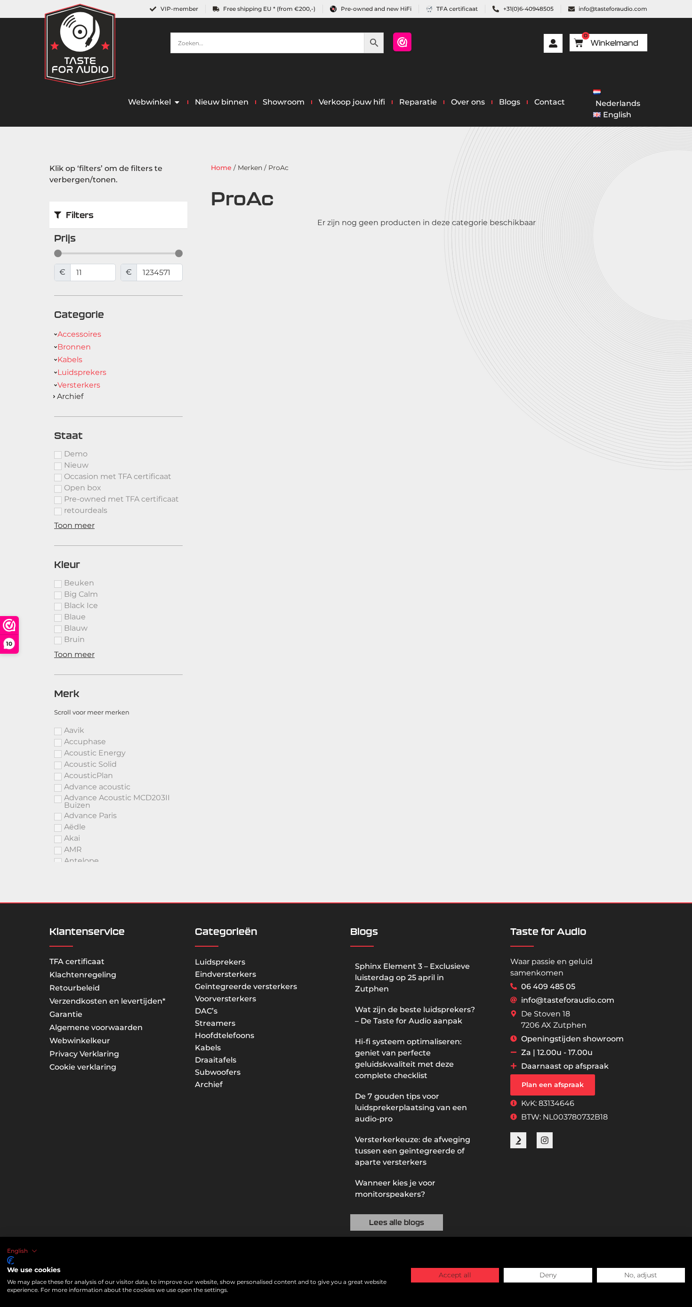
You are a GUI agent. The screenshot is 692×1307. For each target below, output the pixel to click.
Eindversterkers (225, 974)
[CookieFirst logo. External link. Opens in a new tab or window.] (10, 1260)
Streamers (215, 1023)
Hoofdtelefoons (224, 1035)
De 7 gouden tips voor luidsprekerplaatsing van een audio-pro (411, 1107)
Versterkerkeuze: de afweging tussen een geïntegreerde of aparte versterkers (412, 1151)
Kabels (208, 1047)
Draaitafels (215, 1059)
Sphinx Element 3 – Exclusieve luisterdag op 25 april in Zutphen (412, 977)
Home (221, 167)
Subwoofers (218, 1072)
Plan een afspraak (553, 1084)
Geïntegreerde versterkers (246, 986)
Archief (209, 1084)
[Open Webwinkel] (177, 102)
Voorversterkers (225, 998)
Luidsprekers (220, 962)
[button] (22, 1251)
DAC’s (206, 1011)
